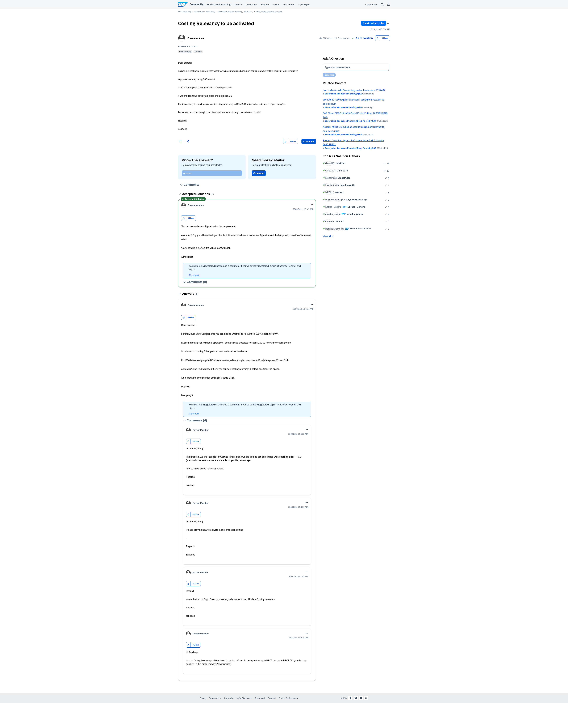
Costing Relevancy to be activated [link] (268, 12)
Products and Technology (219, 4)
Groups (238, 4)
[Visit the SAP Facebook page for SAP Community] (350, 698)
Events (276, 4)
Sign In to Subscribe (373, 23)
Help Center (289, 4)
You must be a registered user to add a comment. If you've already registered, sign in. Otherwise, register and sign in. (245, 268)
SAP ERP (198, 52)
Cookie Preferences (288, 698)
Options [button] (388, 23)
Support (272, 698)
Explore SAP (371, 4)
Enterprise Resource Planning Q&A (343, 94)
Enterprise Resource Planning (230, 12)
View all (327, 236)
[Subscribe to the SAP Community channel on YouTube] (361, 698)
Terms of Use (215, 698)
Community (196, 4)
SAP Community (184, 12)
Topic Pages (304, 4)
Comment (308, 141)
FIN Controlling (185, 52)
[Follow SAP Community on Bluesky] (356, 698)
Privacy (203, 698)
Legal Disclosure (244, 698)
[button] (377, 38)
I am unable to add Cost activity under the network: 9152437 (354, 90)
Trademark (260, 698)
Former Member (196, 38)
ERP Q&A (248, 12)
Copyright (228, 698)
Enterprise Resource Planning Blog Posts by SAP (350, 121)
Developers (251, 4)
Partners (265, 4)
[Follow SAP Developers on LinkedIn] (366, 698)
